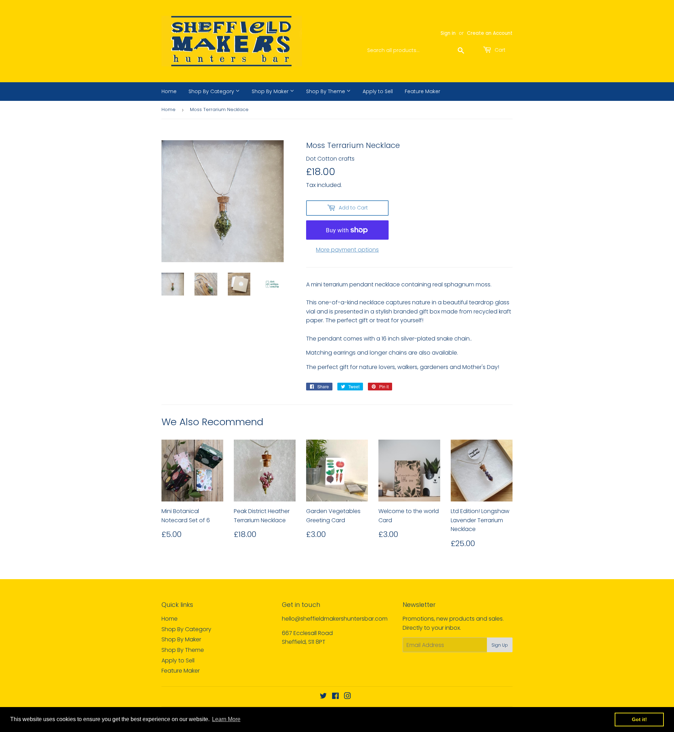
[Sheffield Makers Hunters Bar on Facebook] (335, 697)
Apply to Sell (378, 91)
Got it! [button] (639, 719)
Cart (499, 49)
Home (169, 91)
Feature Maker (422, 91)
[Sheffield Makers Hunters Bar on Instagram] (347, 697)
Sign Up (499, 645)
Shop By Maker (271, 91)
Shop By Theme (326, 91)
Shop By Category (212, 91)
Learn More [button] (226, 719)
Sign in (448, 33)
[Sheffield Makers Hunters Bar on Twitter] (323, 697)
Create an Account (490, 33)
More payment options (347, 250)
